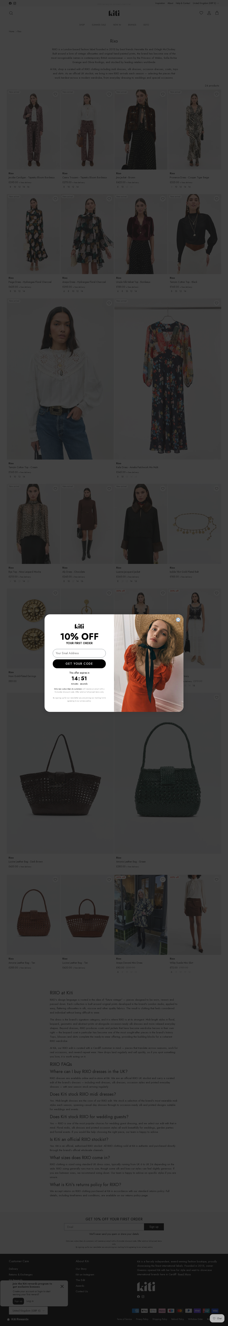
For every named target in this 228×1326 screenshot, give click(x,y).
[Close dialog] (178, 619)
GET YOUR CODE (79, 664)
